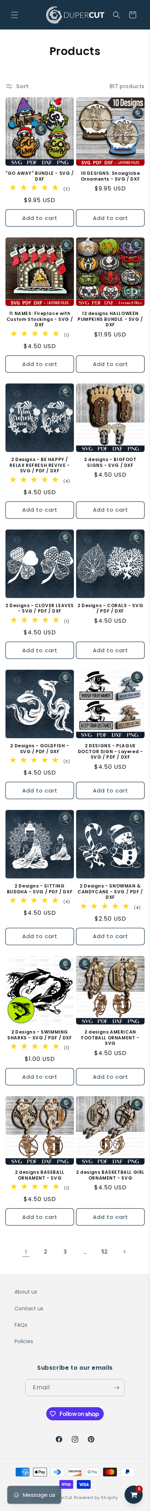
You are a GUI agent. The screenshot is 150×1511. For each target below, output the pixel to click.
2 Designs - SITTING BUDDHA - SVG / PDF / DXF (39, 888)
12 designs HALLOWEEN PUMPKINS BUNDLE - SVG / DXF (110, 319)
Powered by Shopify (96, 1497)
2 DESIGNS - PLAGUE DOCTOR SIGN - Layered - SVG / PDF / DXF (110, 751)
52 (104, 1251)
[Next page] (124, 1252)
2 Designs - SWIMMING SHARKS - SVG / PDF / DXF (39, 1034)
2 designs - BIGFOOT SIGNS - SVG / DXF (110, 462)
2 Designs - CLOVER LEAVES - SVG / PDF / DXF (39, 608)
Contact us (29, 1308)
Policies (24, 1341)
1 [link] (26, 1252)
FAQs (21, 1325)
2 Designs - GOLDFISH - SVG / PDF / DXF (39, 748)
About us (26, 1291)
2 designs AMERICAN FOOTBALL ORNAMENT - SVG (110, 1037)
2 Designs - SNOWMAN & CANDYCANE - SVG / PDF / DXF (110, 891)
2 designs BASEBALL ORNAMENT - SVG (39, 1175)
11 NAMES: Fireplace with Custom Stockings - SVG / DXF (40, 319)
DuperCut (61, 1497)
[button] (15, 15)
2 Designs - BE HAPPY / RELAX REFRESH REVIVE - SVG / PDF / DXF (39, 465)
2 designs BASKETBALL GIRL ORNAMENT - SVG (110, 1175)
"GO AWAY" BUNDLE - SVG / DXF (39, 176)
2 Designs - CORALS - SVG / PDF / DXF (110, 608)
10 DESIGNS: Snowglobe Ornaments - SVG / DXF (110, 176)
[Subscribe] (116, 1387)
